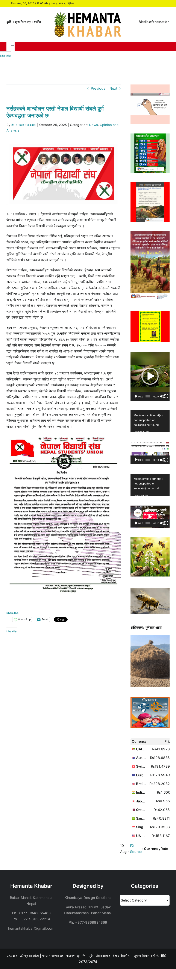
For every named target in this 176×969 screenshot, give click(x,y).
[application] (150, 376)
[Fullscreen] (166, 396)
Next (113, 88)
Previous (98, 88)
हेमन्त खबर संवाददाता (23, 125)
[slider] (148, 396)
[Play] (136, 396)
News (93, 125)
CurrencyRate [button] (156, 848)
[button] (150, 376)
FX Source (136, 848)
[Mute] (162, 396)
